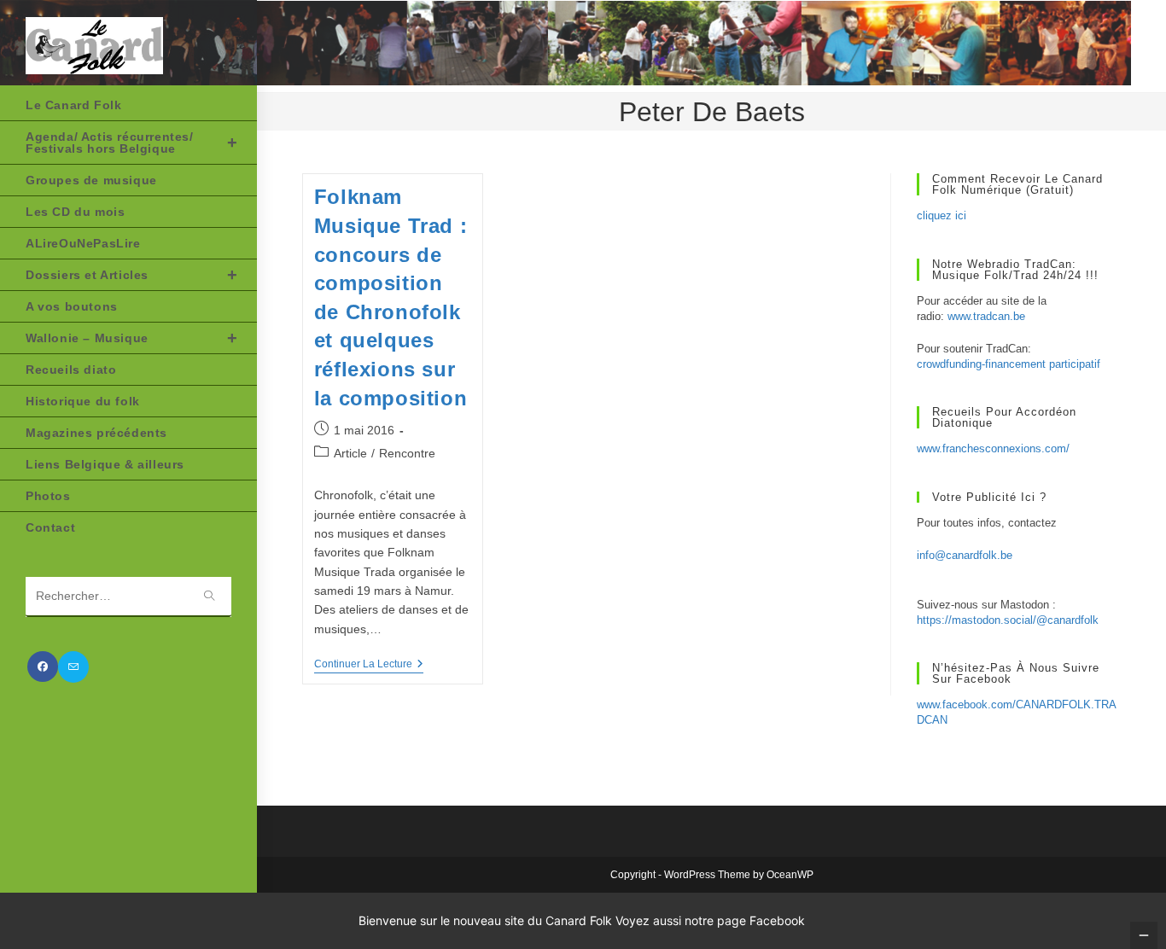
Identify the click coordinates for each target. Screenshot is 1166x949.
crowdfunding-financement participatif (1008, 364)
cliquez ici (941, 215)
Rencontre (407, 453)
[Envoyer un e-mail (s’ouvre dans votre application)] (73, 667)
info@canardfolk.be (964, 555)
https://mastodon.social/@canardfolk (1008, 620)
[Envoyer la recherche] (210, 597)
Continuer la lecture (368, 665)
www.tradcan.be (986, 316)
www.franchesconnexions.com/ (993, 448)
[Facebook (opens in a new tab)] (42, 666)
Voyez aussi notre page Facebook (710, 920)
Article (350, 453)
